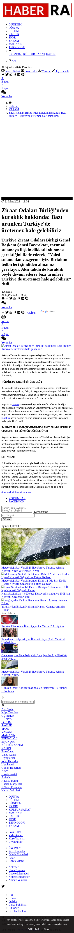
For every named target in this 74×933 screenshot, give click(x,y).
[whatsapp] (11, 75)
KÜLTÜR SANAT (34, 54)
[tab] (41, 498)
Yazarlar (46, 71)
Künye (12, 898)
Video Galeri (12, 71)
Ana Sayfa (7, 709)
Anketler (6, 777)
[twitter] (7, 75)
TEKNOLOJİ (17, 47)
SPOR (12, 37)
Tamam (45, 929)
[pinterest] (22, 75)
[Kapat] (3, 698)
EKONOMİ (15, 54)
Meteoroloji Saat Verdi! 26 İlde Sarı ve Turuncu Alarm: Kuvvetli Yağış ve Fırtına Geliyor (32, 569)
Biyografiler (8, 757)
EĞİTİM (14, 31)
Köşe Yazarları (9, 712)
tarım (15, 404)
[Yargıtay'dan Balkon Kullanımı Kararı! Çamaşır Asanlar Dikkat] (37, 603)
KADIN (51, 54)
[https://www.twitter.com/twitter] (3, 886)
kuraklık (5, 418)
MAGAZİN (15, 44)
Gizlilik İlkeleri (17, 911)
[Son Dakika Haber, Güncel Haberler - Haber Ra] (37, 18)
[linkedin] (18, 75)
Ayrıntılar (33, 929)
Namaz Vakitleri (10, 790)
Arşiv (4, 770)
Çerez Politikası (17, 904)
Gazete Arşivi (9, 774)
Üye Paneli (62, 71)
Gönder (6, 519)
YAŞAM (14, 40)
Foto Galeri (31, 71)
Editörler (13, 907)
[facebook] (3, 75)
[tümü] (10, 50)
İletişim (13, 901)
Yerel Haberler (9, 761)
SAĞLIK (14, 34)
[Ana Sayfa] (10, 102)
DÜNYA (14, 27)
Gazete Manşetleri (11, 783)
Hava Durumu (9, 780)
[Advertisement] (37, 157)
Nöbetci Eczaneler (11, 787)
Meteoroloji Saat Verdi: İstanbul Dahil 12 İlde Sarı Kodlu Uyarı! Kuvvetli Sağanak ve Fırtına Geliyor (33, 582)
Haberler (13, 106)
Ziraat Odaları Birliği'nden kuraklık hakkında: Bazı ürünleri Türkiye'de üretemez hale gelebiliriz (37, 114)
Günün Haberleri (11, 767)
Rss (11, 894)
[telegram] (15, 75)
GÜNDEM (15, 24)
